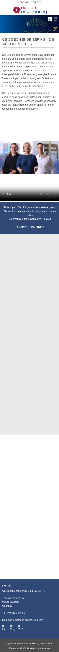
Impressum (11, 643)
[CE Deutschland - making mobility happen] (30, 10)
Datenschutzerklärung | (29, 643)
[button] (4, 10)
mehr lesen (29, 496)
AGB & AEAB (47, 643)
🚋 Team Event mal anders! (29, 489)
